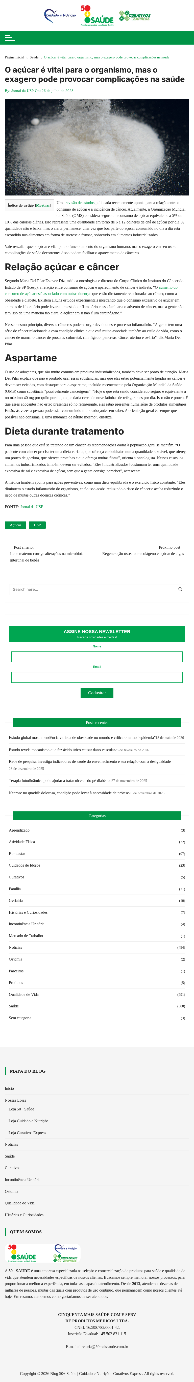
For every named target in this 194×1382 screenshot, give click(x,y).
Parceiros (16, 971)
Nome (97, 646)
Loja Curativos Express (27, 1133)
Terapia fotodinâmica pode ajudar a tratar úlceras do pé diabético (60, 780)
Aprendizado (19, 830)
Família (15, 889)
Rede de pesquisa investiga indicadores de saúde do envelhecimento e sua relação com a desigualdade (90, 761)
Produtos (16, 982)
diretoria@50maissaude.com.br (103, 1346)
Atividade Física (22, 842)
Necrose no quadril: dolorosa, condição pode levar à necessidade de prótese (69, 793)
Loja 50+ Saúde (21, 1109)
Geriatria (16, 900)
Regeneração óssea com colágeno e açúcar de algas (143, 553)
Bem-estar (17, 853)
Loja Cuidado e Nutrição (28, 1121)
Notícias (15, 947)
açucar (15, 525)
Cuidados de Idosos (24, 865)
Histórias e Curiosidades (28, 912)
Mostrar (43, 205)
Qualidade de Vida (24, 994)
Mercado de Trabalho (26, 936)
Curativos (16, 877)
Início (9, 1088)
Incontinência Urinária (26, 924)
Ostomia (15, 959)
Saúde (14, 1006)
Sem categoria (20, 1018)
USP (37, 525)
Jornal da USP (22, 91)
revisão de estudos (79, 203)
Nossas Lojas (15, 1100)
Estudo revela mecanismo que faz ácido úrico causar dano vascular (62, 750)
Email (97, 667)
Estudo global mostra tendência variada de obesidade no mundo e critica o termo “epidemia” (82, 737)
